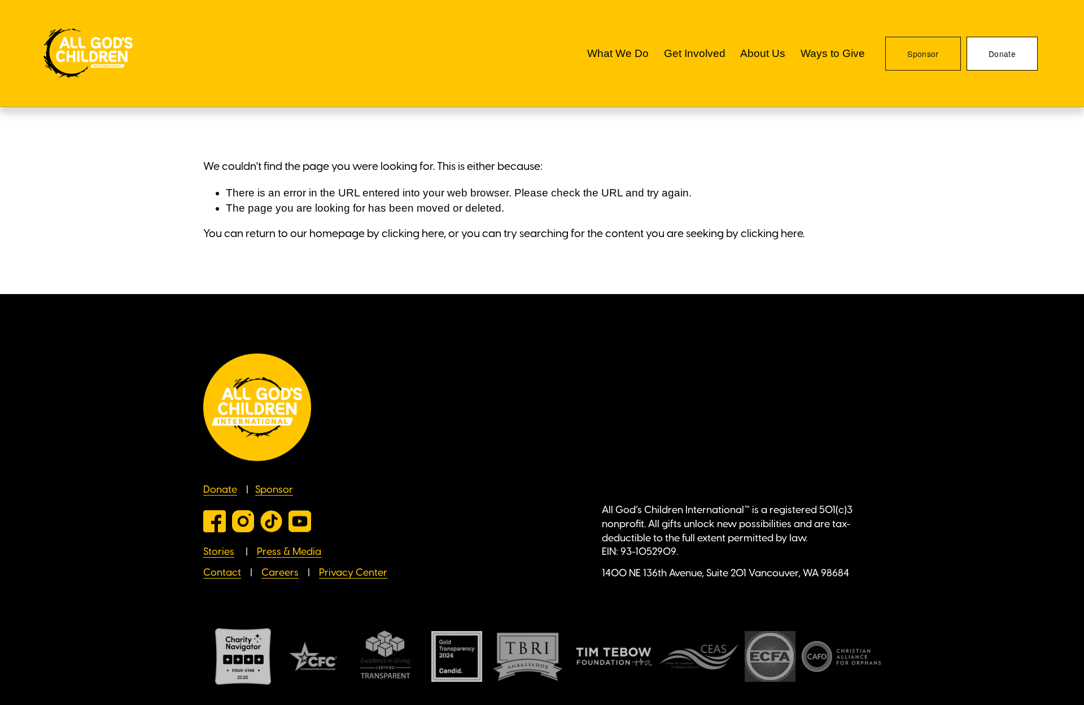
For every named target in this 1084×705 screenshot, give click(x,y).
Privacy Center (353, 573)
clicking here (413, 234)
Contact (222, 573)
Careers (280, 573)
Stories (218, 552)
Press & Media (289, 552)
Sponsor (922, 53)
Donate (1002, 53)
